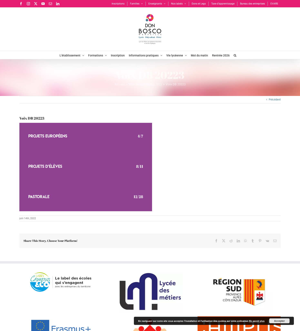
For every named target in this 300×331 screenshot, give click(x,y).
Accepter (279, 321)
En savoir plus (256, 320)
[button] (235, 55)
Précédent (275, 99)
